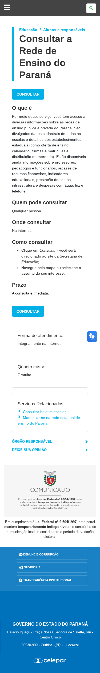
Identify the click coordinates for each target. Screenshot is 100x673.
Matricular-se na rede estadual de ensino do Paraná (49, 420)
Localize (72, 645)
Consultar (28, 94)
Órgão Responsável (32, 442)
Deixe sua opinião (29, 450)
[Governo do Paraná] (50, 606)
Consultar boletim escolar (44, 412)
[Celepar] (50, 660)
